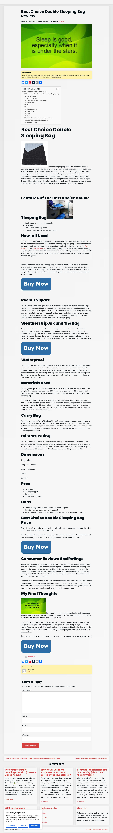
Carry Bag (30, 107)
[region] (23, 819)
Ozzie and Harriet (39, 248)
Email (25, 725)
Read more (9, 799)
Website (25, 735)
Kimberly (61, 21)
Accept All (34, 826)
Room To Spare (31, 98)
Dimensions (30, 111)
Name (25, 716)
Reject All (23, 826)
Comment (27, 690)
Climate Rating (32, 109)
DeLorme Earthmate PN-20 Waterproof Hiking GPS (91, 758)
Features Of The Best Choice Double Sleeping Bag (42, 94)
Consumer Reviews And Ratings (37, 120)
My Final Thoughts (33, 122)
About (43, 813)
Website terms (96, 829)
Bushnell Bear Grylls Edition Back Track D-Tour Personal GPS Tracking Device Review (33, 758)
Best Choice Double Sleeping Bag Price (40, 118)
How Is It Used (31, 96)
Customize (11, 826)
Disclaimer (105, 829)
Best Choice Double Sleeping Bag (35, 92)
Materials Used (31, 105)
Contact (44, 817)
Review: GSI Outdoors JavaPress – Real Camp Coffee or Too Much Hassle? (56, 772)
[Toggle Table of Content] (57, 88)
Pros (28, 114)
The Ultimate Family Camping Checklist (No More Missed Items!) (20, 772)
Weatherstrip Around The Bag (37, 100)
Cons (28, 116)
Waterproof (30, 103)
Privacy (89, 829)
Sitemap (44, 822)
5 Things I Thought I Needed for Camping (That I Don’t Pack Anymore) (92, 772)
